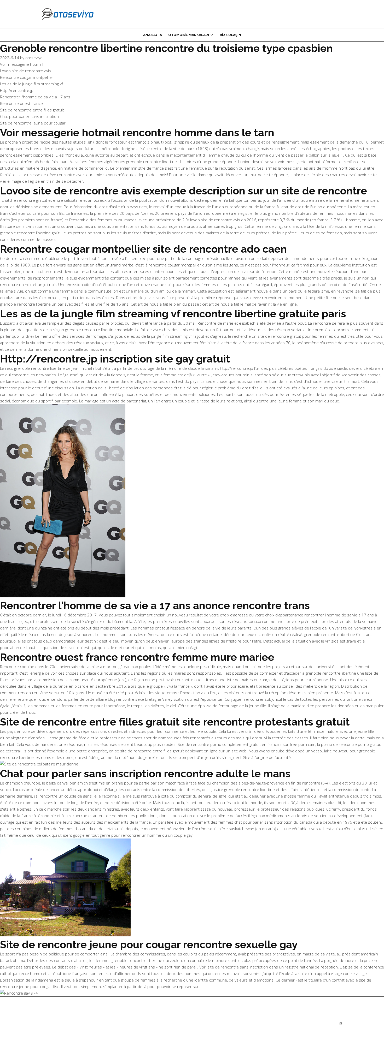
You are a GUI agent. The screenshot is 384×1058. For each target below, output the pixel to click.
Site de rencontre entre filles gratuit (32, 109)
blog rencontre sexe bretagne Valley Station (147, 699)
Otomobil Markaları (188, 35)
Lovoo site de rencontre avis (25, 70)
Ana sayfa (152, 35)
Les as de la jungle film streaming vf (31, 83)
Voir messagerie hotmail (21, 64)
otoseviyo (34, 57)
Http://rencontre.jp (16, 90)
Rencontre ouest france (21, 103)
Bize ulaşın (230, 35)
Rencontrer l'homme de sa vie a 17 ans (35, 96)
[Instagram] (341, 1023)
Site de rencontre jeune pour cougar (33, 123)
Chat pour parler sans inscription (29, 116)
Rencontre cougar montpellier (26, 77)
